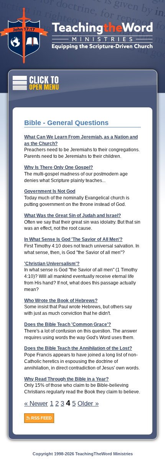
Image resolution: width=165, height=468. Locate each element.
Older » (88, 403)
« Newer (36, 403)
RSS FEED (41, 418)
